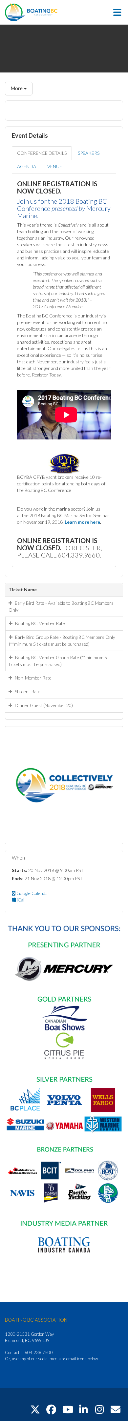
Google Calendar (32, 893)
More (17, 88)
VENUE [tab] (54, 166)
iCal (20, 900)
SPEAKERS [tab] (88, 153)
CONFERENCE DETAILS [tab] (42, 153)
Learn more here (82, 522)
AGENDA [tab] (26, 166)
